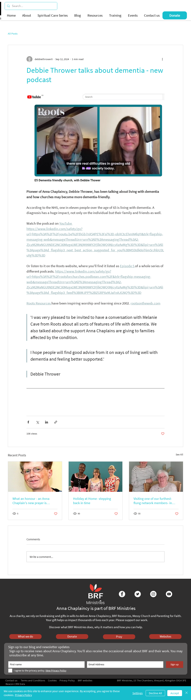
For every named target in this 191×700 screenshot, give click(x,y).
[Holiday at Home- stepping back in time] (96, 477)
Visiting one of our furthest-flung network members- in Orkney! (153, 500)
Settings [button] (137, 693)
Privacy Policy (23, 695)
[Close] (186, 693)
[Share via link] (55, 422)
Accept (174, 693)
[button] (27, 15)
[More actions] (162, 59)
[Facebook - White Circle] (122, 594)
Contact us (11, 680)
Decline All (155, 693)
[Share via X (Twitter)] (37, 422)
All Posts (13, 33)
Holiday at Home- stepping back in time (92, 500)
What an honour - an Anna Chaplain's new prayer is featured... (30, 500)
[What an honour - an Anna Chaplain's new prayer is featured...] (35, 477)
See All (179, 454)
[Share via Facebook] (28, 422)
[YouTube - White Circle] (169, 594)
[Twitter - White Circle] (137, 594)
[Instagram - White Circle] (153, 594)
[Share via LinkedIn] (46, 422)
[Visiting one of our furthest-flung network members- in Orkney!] (156, 477)
